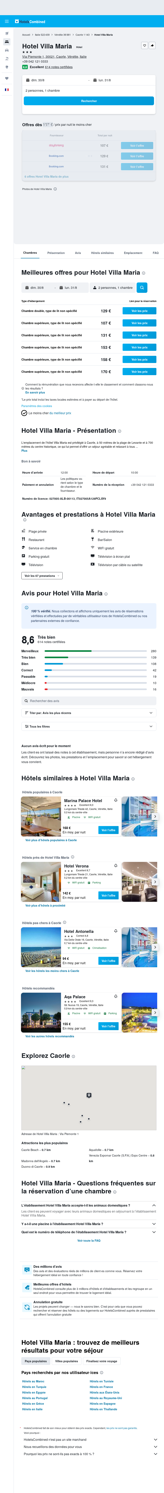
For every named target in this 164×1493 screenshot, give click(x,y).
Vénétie (58, 34)
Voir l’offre (108, 830)
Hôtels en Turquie (34, 1387)
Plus (24, 450)
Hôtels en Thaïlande (103, 1409)
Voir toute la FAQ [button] (88, 1240)
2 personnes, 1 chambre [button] (43, 90)
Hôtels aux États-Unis (104, 1392)
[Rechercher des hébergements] (7, 42)
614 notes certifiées (59, 67)
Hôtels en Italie (32, 1409)
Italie (37, 34)
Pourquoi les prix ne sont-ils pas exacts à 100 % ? (59, 1454)
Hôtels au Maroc (33, 1381)
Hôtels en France (101, 1387)
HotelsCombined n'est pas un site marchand (55, 1439)
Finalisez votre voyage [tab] (101, 1361)
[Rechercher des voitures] (7, 50)
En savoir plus (35, 392)
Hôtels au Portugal (35, 1398)
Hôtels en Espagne (103, 1403)
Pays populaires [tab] (36, 1361)
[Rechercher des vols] (7, 33)
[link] (51, 840)
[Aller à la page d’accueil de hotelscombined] (30, 21)
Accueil (26, 34)
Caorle (79, 34)
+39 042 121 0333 (35, 61)
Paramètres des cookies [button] (36, 406)
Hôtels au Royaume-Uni (106, 1398)
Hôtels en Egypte (34, 1392)
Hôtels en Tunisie (102, 1381)
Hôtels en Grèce (33, 1403)
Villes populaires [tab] (66, 1361)
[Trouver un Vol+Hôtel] (7, 59)
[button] (6, 21)
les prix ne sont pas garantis (121, 1428)
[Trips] (7, 78)
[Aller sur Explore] (7, 67)
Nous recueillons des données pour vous (53, 1446)
